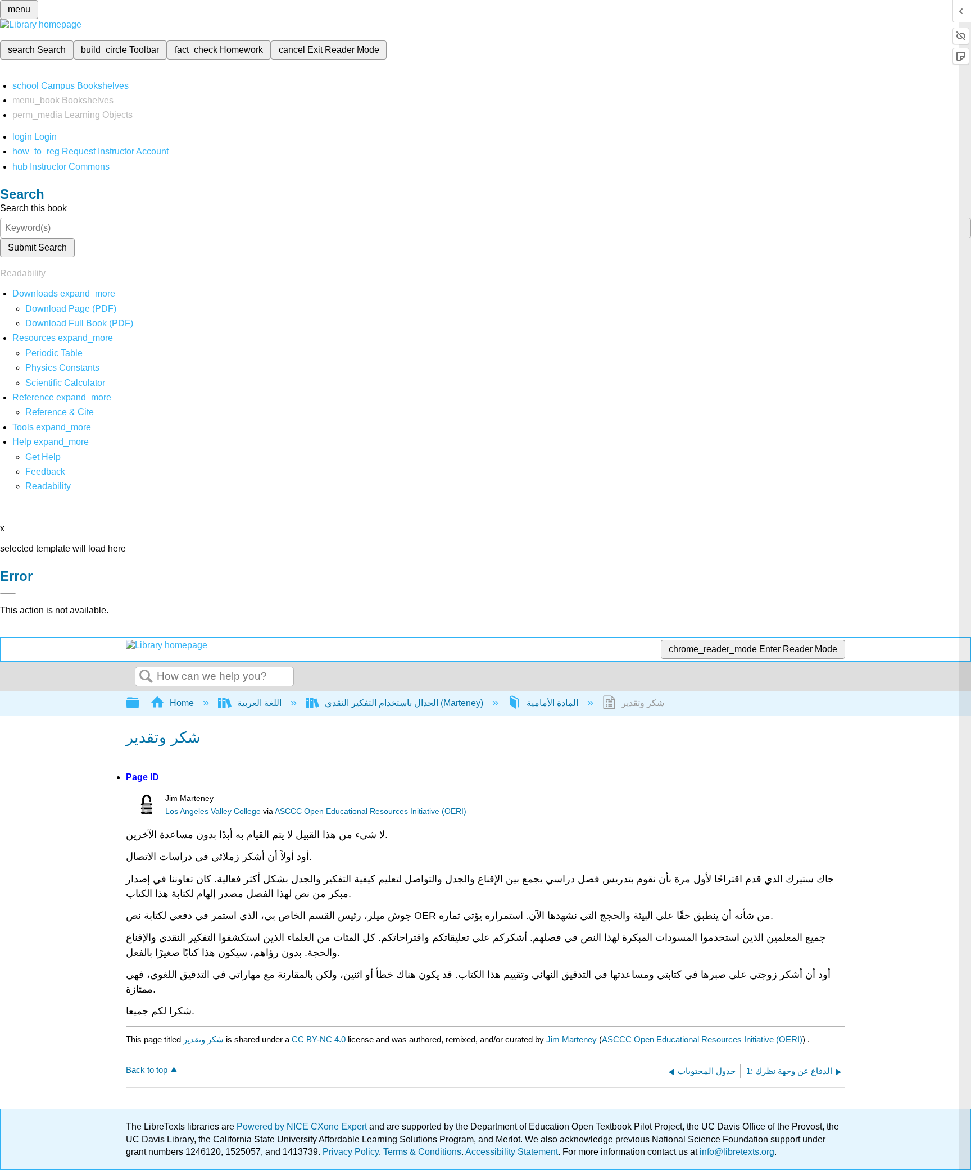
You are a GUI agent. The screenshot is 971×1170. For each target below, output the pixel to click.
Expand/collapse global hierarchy (139, 703)
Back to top (146, 1070)
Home (181, 703)
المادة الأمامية (552, 703)
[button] (45, 471)
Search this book (33, 208)
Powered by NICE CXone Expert (303, 1126)
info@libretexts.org (735, 1152)
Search (146, 676)
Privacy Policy (351, 1152)
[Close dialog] (8, 593)
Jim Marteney (571, 1039)
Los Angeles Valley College (213, 811)
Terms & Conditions (422, 1152)
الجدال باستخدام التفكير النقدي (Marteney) (404, 703)
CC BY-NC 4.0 (319, 1039)
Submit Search (37, 247)
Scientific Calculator (65, 383)
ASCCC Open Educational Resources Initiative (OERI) (370, 811)
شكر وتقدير (203, 1039)
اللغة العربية (259, 703)
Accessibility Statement (511, 1152)
